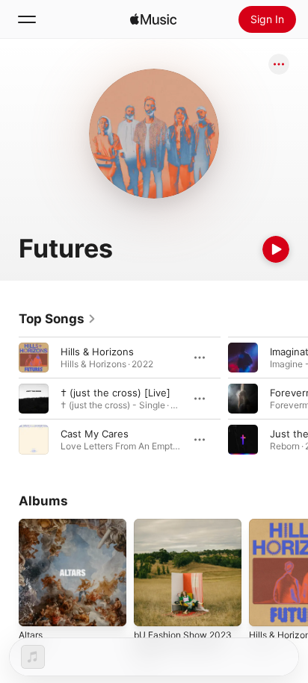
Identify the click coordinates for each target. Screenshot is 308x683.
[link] (57, 319)
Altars (31, 634)
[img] (153, 19)
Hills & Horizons (97, 352)
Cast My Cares (95, 434)
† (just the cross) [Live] (115, 393)
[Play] (275, 249)
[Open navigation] (26, 19)
